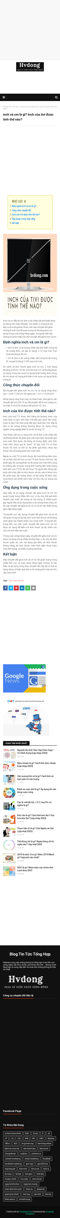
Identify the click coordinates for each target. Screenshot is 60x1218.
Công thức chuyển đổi (21, 210)
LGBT (41, 1138)
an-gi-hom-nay (28, 1143)
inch (15, 581)
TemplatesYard (25, 1212)
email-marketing (31, 1159)
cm (10, 581)
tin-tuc (16, 107)
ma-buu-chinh (10, 1179)
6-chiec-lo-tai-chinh (13, 1133)
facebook (46, 1159)
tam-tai (48, 1194)
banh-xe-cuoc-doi (12, 1149)
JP (6, 1138)
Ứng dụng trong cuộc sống (23, 218)
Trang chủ (7, 107)
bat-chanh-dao (29, 1149)
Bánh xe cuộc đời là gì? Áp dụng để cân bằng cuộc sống (36, 791)
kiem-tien (23, 1169)
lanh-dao (40, 1174)
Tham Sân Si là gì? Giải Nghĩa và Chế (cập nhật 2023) (35, 830)
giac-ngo (29, 1164)
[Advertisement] (30, 30)
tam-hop (26, 1194)
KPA (26, 1138)
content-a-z (36, 1154)
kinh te (46, 1169)
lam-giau (28, 1174)
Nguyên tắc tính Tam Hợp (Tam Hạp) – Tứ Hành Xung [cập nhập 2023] (35, 751)
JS (12, 1138)
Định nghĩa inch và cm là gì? (24, 206)
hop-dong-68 (10, 1169)
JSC (19, 1138)
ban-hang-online (44, 1143)
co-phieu (23, 1154)
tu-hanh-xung (24, 1199)
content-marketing (12, 1159)
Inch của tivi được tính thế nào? (26, 214)
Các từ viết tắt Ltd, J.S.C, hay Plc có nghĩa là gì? (34, 804)
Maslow (51, 1138)
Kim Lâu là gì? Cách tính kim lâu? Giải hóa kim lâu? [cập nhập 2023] (35, 817)
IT (43, 1133)
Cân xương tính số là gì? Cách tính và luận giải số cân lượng (35, 777)
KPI (33, 1138)
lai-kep (18, 1174)
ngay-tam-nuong (30, 1184)
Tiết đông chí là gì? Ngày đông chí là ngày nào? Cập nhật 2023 (35, 843)
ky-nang (8, 1174)
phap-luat (41, 1189)
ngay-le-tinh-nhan (12, 1184)
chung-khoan (10, 1154)
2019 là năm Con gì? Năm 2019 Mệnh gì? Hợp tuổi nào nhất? (35, 856)
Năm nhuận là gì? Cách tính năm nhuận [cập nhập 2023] (36, 764)
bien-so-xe (44, 1149)
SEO (15, 1143)
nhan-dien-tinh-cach (13, 1189)
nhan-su (29, 1189)
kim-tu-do (35, 1169)
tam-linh (37, 1194)
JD (49, 1133)
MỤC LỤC (17, 201)
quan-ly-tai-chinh (12, 1194)
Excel (35, 1133)
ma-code (24, 1179)
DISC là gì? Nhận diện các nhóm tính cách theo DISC (35, 869)
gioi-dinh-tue (42, 1164)
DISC (27, 1133)
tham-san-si (10, 1199)
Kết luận (15, 222)
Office (7, 1143)
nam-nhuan (37, 1179)
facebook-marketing (13, 1164)
